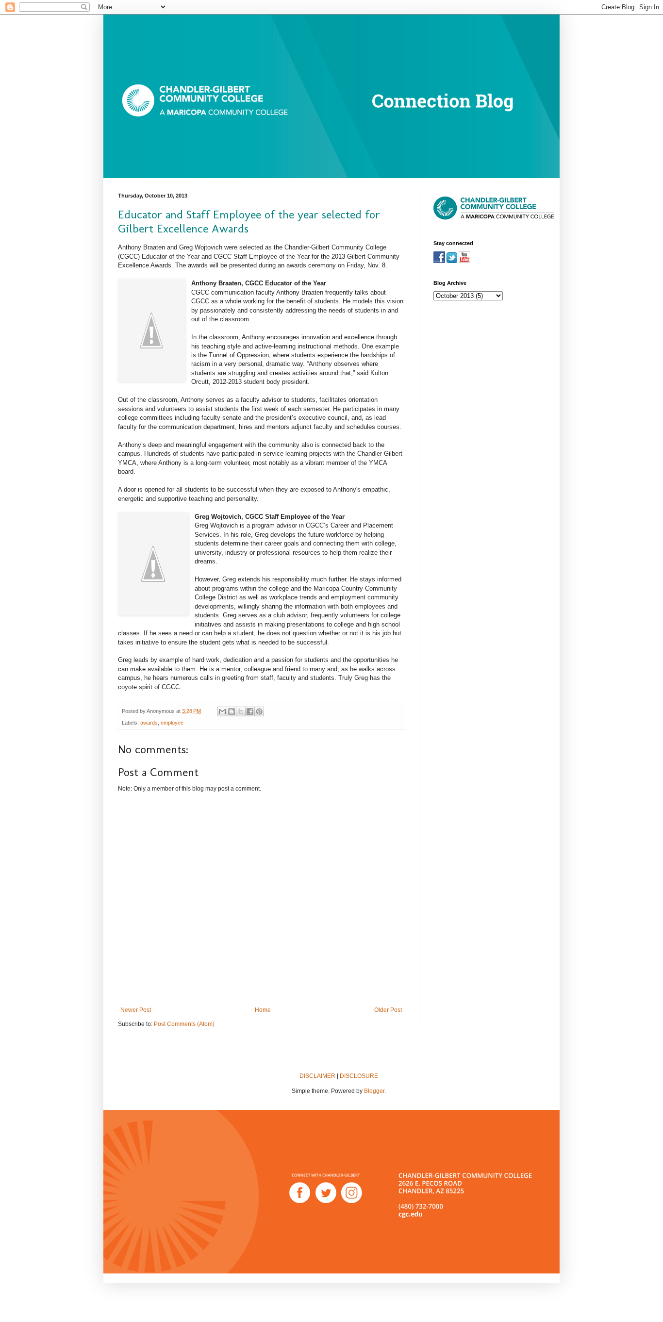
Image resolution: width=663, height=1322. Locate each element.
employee (172, 723)
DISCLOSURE (359, 1076)
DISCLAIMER (317, 1076)
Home (263, 1010)
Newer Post (135, 1010)
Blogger (374, 1091)
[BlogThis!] (231, 711)
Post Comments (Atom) (184, 1024)
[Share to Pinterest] (259, 711)
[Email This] (222, 711)
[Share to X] (241, 711)
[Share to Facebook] (250, 711)
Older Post (388, 1010)
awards (149, 723)
